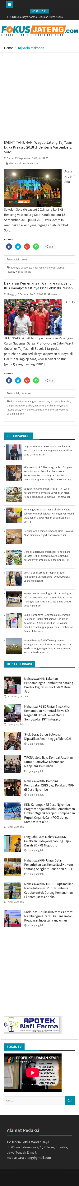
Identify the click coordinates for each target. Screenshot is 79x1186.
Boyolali (14, 259)
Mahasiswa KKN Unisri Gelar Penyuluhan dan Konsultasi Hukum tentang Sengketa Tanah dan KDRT (48, 864)
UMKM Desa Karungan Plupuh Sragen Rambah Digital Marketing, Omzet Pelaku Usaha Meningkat (47, 576)
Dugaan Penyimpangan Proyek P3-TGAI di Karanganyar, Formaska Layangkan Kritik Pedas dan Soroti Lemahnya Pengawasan (47, 492)
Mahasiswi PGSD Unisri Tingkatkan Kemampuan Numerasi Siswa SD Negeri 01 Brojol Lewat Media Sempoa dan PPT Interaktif (47, 712)
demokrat (43, 401)
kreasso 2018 (26, 267)
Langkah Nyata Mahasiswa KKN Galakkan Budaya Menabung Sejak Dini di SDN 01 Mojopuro (47, 841)
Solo (24, 259)
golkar (29, 405)
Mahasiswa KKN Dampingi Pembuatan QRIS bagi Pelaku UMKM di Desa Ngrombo (49, 785)
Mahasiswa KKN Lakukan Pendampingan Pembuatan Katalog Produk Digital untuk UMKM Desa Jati (48, 685)
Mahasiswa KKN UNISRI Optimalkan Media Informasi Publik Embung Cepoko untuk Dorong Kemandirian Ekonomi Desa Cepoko (48, 890)
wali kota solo (23, 271)
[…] (46, 364)
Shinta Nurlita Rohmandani (23, 163)
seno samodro (56, 409)
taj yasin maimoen (45, 267)
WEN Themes (52, 1180)
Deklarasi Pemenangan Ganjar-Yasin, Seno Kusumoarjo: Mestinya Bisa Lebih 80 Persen (38, 285)
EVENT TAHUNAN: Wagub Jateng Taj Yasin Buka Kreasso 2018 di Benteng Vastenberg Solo (38, 147)
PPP (23, 409)
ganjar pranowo (16, 405)
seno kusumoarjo (37, 409)
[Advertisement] (39, 94)
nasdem (39, 405)
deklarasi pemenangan (23, 401)
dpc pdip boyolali (60, 401)
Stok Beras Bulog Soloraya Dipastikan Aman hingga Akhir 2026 (47, 736)
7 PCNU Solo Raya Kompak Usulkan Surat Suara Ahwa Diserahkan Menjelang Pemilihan (48, 761)
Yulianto (55, 294)
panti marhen (52, 405)
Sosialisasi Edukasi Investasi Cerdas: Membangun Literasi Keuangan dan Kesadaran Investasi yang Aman (48, 916)
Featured (27, 393)
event (13, 267)
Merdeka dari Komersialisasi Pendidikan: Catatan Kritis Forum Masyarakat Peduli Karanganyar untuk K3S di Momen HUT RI (47, 556)
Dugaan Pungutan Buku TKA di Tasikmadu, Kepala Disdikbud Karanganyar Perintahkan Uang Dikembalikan (48, 450)
